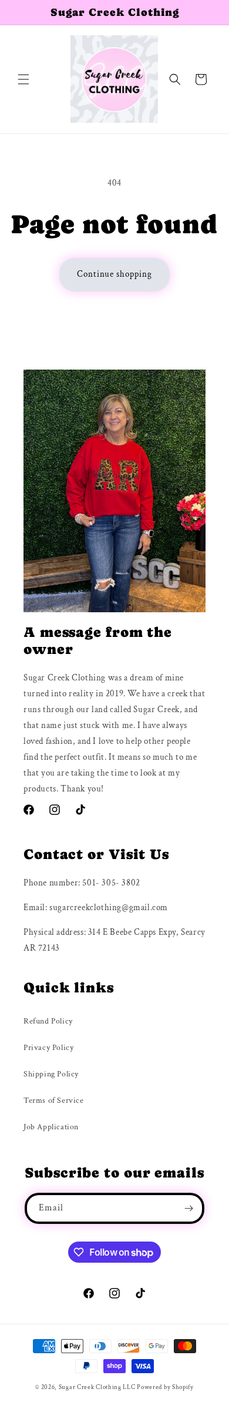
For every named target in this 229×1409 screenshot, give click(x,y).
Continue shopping (114, 274)
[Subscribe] (189, 1208)
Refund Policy (48, 1021)
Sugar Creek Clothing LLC (97, 1387)
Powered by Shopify (165, 1387)
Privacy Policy (48, 1047)
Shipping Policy (51, 1074)
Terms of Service (53, 1100)
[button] (23, 79)
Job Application (51, 1127)
